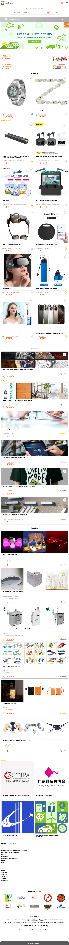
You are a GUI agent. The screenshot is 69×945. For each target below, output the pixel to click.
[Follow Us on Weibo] (38, 926)
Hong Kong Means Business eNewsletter (53, 919)
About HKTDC (17, 919)
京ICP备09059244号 (43, 922)
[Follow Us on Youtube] (44, 926)
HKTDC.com (9, 919)
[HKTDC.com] (34, 916)
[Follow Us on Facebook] (30, 926)
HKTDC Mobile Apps (36, 919)
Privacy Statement (17, 922)
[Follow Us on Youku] (47, 926)
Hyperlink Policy (27, 922)
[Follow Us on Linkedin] (35, 926)
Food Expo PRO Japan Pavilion (10, 852)
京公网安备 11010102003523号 (56, 922)
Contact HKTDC (26, 919)
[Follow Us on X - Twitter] (33, 926)
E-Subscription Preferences (31, 920)
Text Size (42, 920)
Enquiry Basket (34, 943)
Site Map (34, 922)
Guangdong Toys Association (9, 858)
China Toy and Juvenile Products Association (14, 850)
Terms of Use (7, 922)
